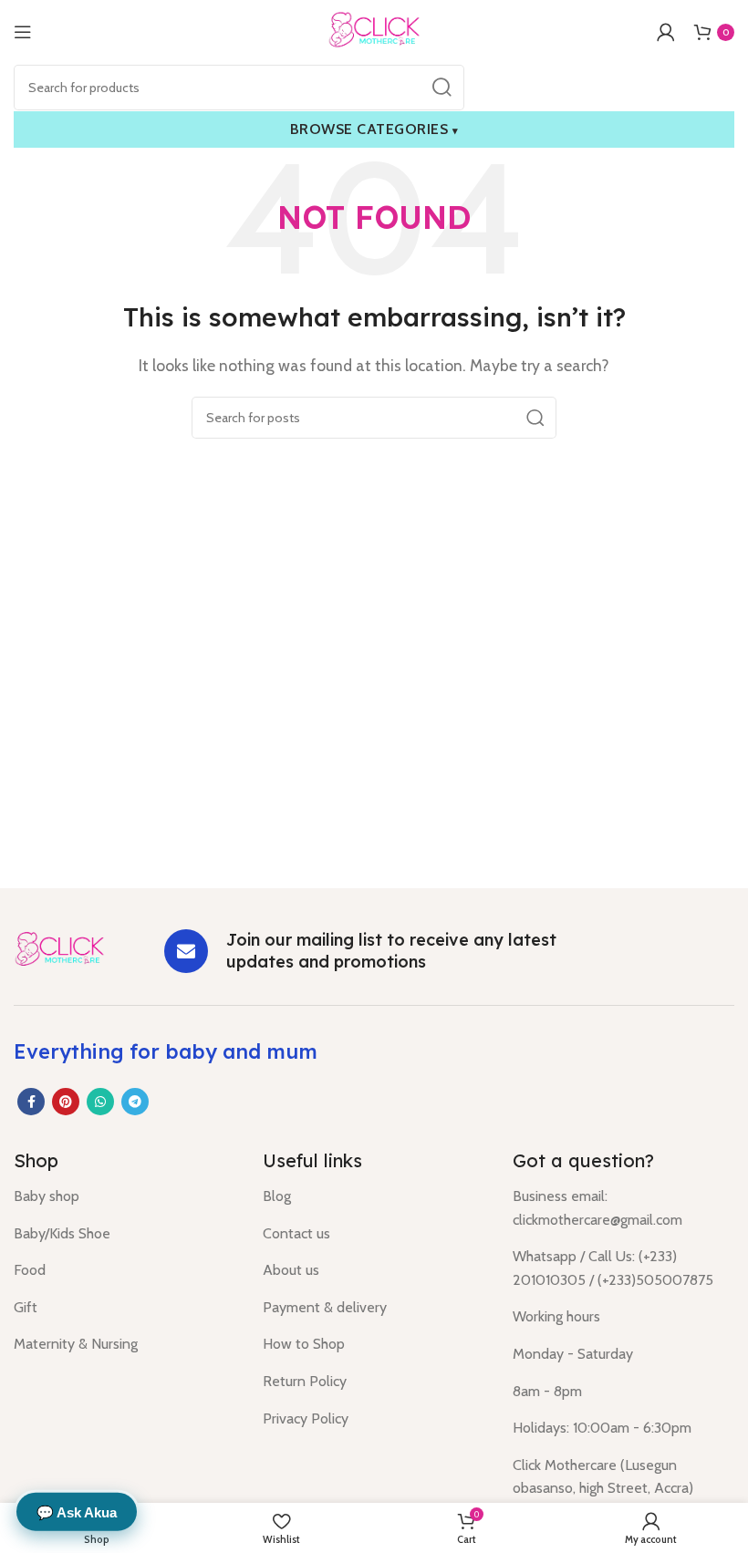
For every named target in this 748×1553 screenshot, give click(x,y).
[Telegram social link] (135, 1101)
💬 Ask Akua (76, 1511)
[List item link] (124, 1196)
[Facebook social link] (31, 1101)
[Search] (441, 87)
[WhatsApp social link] (100, 1101)
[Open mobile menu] (23, 32)
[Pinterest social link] (65, 1101)
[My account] (666, 32)
